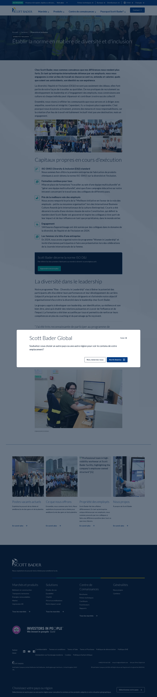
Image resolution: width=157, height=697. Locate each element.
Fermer (122, 338)
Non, (95, 360)
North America (115, 360)
